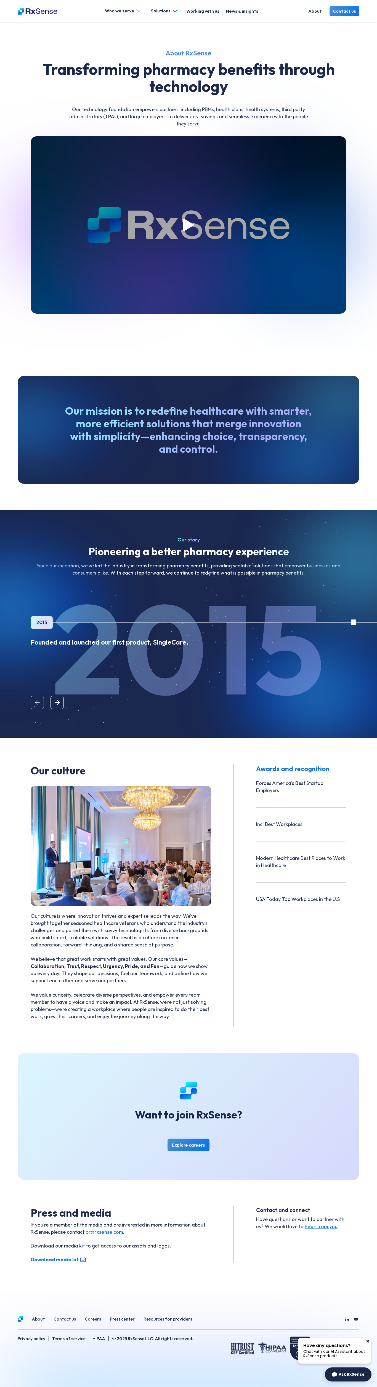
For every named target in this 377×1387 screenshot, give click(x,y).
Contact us (344, 11)
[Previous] (37, 702)
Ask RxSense (352, 1374)
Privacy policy (31, 1338)
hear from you (321, 1226)
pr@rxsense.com (104, 1232)
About (315, 11)
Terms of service (69, 1338)
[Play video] (188, 225)
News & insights (242, 11)
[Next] (57, 702)
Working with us (202, 11)
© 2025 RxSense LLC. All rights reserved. (152, 1338)
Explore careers (190, 1146)
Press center (122, 1319)
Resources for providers (168, 1319)
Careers (93, 1319)
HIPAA (98, 1338)
